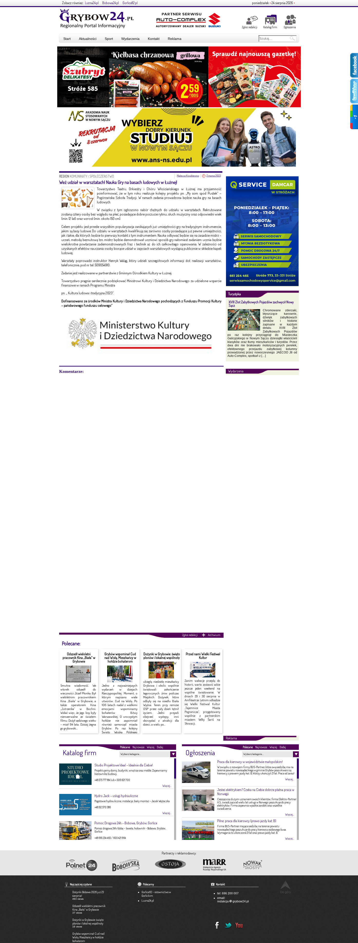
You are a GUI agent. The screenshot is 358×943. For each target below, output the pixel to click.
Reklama (174, 39)
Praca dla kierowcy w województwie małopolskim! (250, 762)
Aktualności (87, 39)
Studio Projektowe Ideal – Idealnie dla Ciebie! (123, 765)
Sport (109, 39)
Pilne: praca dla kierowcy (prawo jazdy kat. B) (246, 821)
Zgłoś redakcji (249, 27)
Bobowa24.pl (110, 3)
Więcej (150, 747)
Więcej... (166, 785)
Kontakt (154, 39)
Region (64, 176)
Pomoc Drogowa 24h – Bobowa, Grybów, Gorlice (125, 823)
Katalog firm (270, 27)
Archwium (214, 635)
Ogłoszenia (290, 27)
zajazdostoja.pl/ (174, 864)
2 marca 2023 (214, 175)
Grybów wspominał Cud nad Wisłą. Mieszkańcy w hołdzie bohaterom (120, 658)
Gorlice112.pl (130, 3)
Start (67, 39)
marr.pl (219, 865)
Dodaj (160, 747)
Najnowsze (138, 747)
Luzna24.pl (92, 3)
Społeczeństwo (101, 176)
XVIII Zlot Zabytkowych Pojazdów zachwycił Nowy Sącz (261, 303)
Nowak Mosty (263, 865)
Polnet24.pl (81, 865)
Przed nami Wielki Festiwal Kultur (203, 656)
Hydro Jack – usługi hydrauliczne (116, 796)
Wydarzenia (130, 39)
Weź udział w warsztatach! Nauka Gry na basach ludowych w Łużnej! (118, 182)
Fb (215, 924)
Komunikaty (78, 176)
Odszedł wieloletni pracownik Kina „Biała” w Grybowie (79, 658)
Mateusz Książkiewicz (188, 175)
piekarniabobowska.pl (126, 866)
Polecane (125, 747)
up (285, 887)
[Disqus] (141, 435)
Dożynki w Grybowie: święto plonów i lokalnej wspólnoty (161, 656)
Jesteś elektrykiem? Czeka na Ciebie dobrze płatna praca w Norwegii (255, 792)
